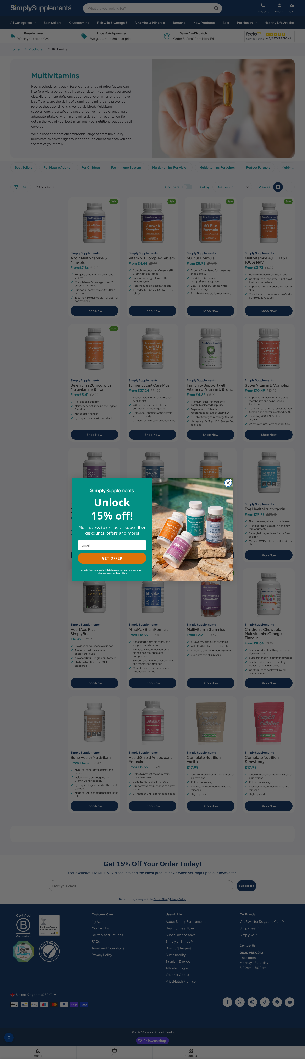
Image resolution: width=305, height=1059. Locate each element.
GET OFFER (112, 558)
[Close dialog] (228, 483)
